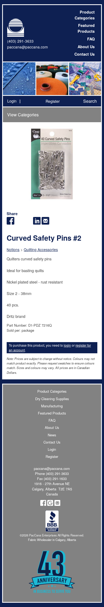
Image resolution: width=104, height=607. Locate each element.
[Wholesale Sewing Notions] (84, 78)
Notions (13, 249)
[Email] (45, 223)
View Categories (23, 115)
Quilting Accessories (41, 249)
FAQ (91, 39)
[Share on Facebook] (10, 223)
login (67, 345)
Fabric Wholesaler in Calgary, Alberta (52, 540)
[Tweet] (19, 223)
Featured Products (86, 28)
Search (90, 101)
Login (12, 101)
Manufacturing (52, 405)
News (52, 434)
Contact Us (84, 54)
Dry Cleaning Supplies (52, 398)
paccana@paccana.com (27, 47)
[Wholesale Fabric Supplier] (19, 78)
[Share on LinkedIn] (37, 223)
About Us (86, 46)
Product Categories (85, 14)
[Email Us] (57, 504)
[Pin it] (28, 223)
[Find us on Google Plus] (50, 504)
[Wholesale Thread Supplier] (51, 78)
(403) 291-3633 (20, 41)
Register (53, 101)
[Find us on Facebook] (43, 504)
